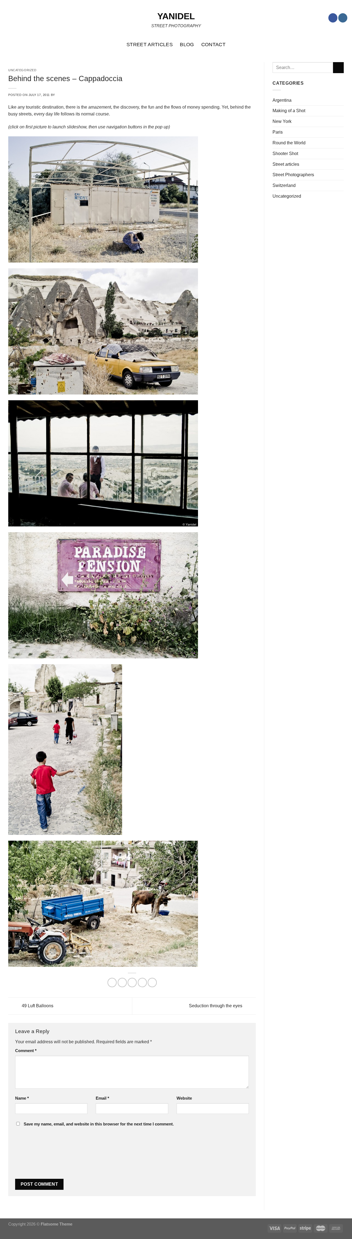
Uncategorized (287, 196)
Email (102, 1098)
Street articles (286, 164)
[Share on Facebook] (112, 982)
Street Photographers (293, 174)
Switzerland (284, 185)
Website (184, 1098)
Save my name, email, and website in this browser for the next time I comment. (99, 1124)
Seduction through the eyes (216, 1005)
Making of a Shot (289, 110)
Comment (26, 1050)
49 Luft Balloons (37, 1005)
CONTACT (213, 44)
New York (282, 121)
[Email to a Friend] (132, 982)
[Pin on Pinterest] (142, 982)
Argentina (282, 100)
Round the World (289, 142)
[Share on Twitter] (122, 982)
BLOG (187, 44)
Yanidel (176, 16)
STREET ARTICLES (150, 44)
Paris (278, 131)
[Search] (345, 44)
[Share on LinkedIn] (152, 982)
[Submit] (338, 67)
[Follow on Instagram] (342, 18)
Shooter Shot (285, 153)
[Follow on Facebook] (332, 18)
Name (22, 1098)
